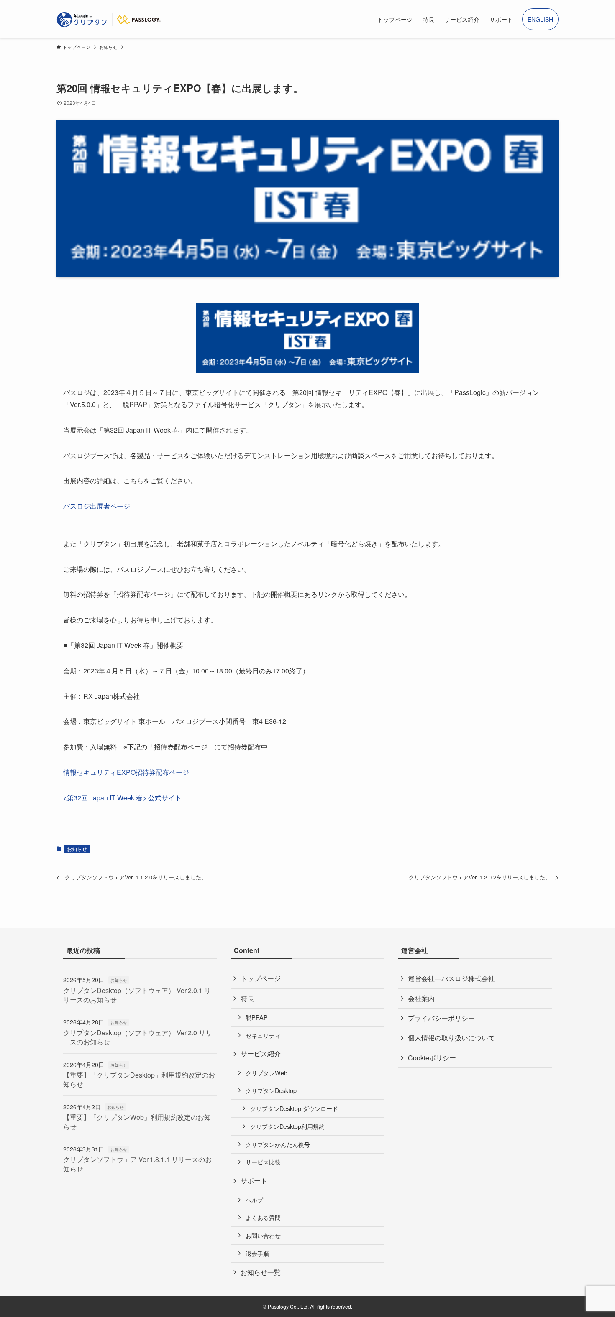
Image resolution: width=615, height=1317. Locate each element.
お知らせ (77, 848)
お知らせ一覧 (261, 1272)
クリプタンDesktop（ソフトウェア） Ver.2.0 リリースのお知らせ (137, 1037)
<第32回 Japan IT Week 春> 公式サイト (122, 797)
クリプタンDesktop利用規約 (287, 1126)
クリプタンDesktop (271, 1090)
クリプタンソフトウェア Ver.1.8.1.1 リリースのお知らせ (137, 1163)
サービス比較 (263, 1161)
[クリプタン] (108, 19)
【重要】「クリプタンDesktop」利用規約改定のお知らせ (139, 1079)
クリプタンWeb (266, 1072)
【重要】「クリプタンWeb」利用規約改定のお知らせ (137, 1121)
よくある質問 (263, 1217)
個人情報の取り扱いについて (451, 1037)
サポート (254, 1180)
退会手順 (257, 1253)
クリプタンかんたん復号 (278, 1144)
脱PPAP (257, 1017)
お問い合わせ (263, 1235)
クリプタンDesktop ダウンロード (294, 1108)
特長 (247, 998)
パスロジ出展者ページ (96, 506)
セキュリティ (263, 1035)
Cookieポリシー (432, 1057)
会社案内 (421, 998)
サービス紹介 (261, 1053)
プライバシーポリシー (441, 1018)
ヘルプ (254, 1199)
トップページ (261, 978)
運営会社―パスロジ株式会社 (451, 978)
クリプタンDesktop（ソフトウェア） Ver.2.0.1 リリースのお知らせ (137, 995)
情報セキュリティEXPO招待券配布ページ (126, 772)
